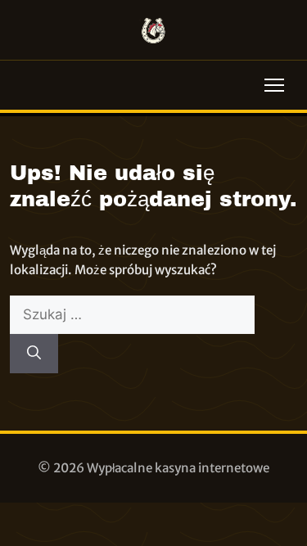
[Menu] (274, 85)
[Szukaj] (34, 353)
